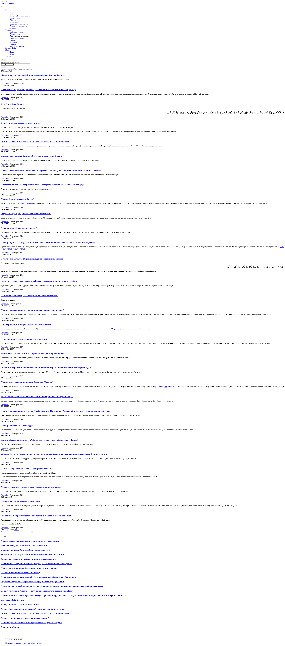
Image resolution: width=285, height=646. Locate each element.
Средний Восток (16, 18)
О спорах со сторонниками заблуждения (20, 501)
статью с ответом (26, 203)
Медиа (7, 50)
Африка (13, 20)
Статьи (8, 30)
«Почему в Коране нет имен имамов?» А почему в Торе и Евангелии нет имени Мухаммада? (46, 368)
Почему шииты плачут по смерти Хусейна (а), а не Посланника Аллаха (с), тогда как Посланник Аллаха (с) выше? (57, 411)
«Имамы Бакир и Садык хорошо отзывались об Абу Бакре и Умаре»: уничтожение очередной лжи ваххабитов (55, 454)
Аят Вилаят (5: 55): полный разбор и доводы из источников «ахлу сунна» (36, 563)
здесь (282, 247)
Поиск (4, 60)
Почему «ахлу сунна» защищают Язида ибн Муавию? (27, 382)
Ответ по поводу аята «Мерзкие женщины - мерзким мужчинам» (32, 259)
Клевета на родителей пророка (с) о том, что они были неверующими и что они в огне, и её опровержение (52, 586)
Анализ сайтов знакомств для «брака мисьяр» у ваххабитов (30, 541)
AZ (6, 2)
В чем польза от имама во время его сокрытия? (24, 339)
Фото (12, 52)
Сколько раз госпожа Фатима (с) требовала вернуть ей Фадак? (31, 156)
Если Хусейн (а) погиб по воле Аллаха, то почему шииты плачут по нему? (37, 396)
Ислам (12, 40)
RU (2, 2)
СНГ (11, 14)
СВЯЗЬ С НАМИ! (8, 4)
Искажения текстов (17, 38)
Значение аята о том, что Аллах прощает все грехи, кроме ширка (32, 353)
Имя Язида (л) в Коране (12, 104)
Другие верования (17, 46)
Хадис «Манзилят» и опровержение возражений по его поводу (31, 487)
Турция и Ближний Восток (20, 16)
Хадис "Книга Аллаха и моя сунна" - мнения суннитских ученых (32, 609)
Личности (13, 42)
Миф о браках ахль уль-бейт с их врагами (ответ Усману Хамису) (32, 75)
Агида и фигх (15, 34)
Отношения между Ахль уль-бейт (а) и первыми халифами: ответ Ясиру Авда (38, 89)
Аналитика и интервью (19, 26)
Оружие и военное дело (19, 24)
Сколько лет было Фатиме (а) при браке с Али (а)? (25, 550)
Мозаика (13, 28)
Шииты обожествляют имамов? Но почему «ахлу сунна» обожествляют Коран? (39, 440)
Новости (8, 10)
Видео (12, 54)
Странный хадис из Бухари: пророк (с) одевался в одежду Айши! (32, 582)
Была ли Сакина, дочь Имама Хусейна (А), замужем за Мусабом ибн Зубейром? (40, 281)
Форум (8, 56)
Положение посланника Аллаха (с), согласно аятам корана (29, 568)
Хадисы (13, 44)
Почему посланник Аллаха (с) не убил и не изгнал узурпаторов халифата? (37, 591)
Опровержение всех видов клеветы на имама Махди (26, 324)
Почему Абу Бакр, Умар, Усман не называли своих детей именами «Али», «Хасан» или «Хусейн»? (48, 242)
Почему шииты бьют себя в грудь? (18, 425)
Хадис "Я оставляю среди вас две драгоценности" (25, 618)
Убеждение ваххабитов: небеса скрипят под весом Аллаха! (29, 559)
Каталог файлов (11, 48)
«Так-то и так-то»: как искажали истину (20, 572)
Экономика (14, 22)
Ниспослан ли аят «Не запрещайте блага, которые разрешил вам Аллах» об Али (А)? (42, 185)
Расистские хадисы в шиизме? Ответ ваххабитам (24, 545)
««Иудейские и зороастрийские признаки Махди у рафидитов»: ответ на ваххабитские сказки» (115, 329)
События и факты (16, 32)
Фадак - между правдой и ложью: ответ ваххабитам (26, 213)
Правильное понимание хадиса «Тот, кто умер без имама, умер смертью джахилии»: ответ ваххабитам (51, 170)
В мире (12, 12)
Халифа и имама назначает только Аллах (21, 123)
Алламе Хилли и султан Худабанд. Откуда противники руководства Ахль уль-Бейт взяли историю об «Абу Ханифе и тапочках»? (64, 595)
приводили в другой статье (164, 386)
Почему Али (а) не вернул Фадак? (17, 199)
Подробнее (5, 83)
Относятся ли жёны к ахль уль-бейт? (19, 228)
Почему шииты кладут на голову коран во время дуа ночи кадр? (32, 310)
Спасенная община (10, 627)
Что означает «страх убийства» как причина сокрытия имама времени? (36, 516)
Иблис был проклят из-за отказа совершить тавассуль (27, 469)
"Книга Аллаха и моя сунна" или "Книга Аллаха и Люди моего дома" (35, 141)
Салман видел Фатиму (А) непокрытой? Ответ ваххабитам (29, 295)
